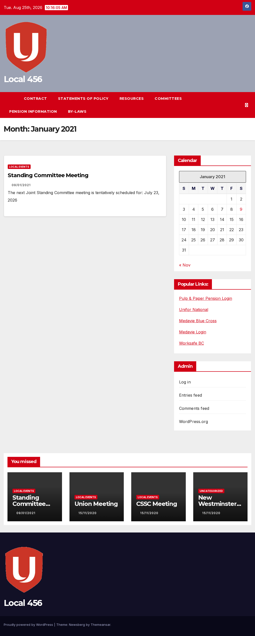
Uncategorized (211, 490)
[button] (238, 105)
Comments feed (194, 408)
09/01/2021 (21, 185)
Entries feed (190, 395)
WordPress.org (193, 421)
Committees (169, 98)
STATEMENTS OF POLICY (83, 98)
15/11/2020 (87, 513)
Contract (35, 98)
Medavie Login (192, 331)
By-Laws (77, 111)
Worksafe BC (191, 343)
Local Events (19, 166)
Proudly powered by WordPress (29, 625)
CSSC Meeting (156, 503)
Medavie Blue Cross (198, 320)
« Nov (185, 265)
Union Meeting (96, 503)
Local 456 (23, 79)
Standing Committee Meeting (48, 175)
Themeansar (100, 625)
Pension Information (33, 111)
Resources (132, 98)
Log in (185, 381)
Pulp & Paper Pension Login (205, 298)
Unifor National (193, 309)
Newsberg (77, 625)
